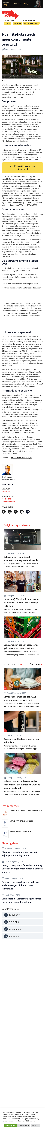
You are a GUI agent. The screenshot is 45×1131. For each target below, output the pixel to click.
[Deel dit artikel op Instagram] (10, 512)
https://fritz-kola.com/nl (21, 457)
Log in (7, 23)
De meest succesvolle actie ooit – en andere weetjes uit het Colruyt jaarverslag (20, 885)
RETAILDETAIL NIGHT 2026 (20, 831)
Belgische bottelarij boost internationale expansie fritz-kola (21, 558)
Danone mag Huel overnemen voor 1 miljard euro (22, 740)
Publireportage (8, 501)
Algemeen (8, 848)
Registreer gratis (31, 23)
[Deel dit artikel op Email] (28, 512)
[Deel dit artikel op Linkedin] (22, 512)
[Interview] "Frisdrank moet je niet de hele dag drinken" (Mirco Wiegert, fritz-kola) (22, 602)
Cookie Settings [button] (24, 1126)
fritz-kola (6, 491)
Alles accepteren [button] (10, 1126)
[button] (2, 80)
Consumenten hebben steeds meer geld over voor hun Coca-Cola (21, 646)
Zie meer (34, 664)
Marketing (6, 498)
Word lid (17, 23)
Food (7, 49)
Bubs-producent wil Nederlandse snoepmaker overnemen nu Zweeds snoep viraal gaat (22, 784)
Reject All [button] (35, 1126)
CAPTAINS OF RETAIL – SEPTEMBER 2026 (26, 810)
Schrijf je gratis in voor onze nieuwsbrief (22, 167)
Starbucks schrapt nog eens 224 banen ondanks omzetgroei (20, 698)
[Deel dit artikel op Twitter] (16, 512)
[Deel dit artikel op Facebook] (4, 512)
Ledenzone (9, 20)
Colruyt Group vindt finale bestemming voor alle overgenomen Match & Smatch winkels (22, 868)
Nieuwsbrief (29, 20)
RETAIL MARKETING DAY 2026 (21, 821)
